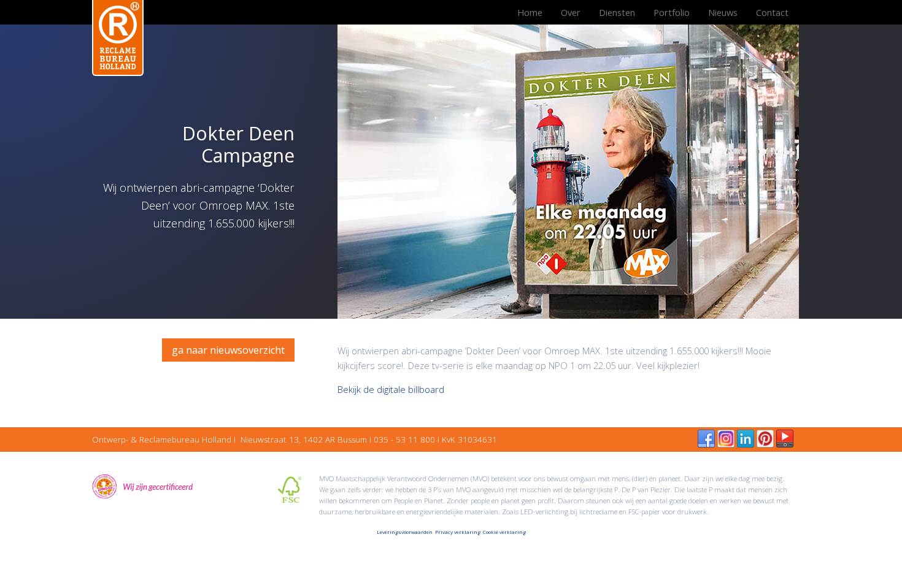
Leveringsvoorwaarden (405, 531)
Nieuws (723, 12)
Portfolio (671, 12)
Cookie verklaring (504, 531)
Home (529, 12)
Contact (772, 12)
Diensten (617, 12)
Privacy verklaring (457, 531)
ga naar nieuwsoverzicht (228, 350)
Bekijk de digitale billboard (390, 389)
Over (570, 12)
